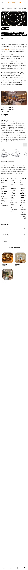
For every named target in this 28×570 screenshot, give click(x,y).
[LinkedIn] (24, 568)
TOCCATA (6, 38)
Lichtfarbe (5, 241)
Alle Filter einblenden (14, 247)
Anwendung (5, 234)
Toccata (24, 8)
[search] (24, 2)
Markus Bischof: (5, 120)
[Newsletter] (17, 568)
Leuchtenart (5, 228)
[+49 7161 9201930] (3, 568)
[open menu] (3, 3)
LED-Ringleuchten (8, 49)
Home (2, 8)
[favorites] (20, 2)
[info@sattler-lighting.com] (10, 568)
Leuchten (8, 8)
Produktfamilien (16, 8)
